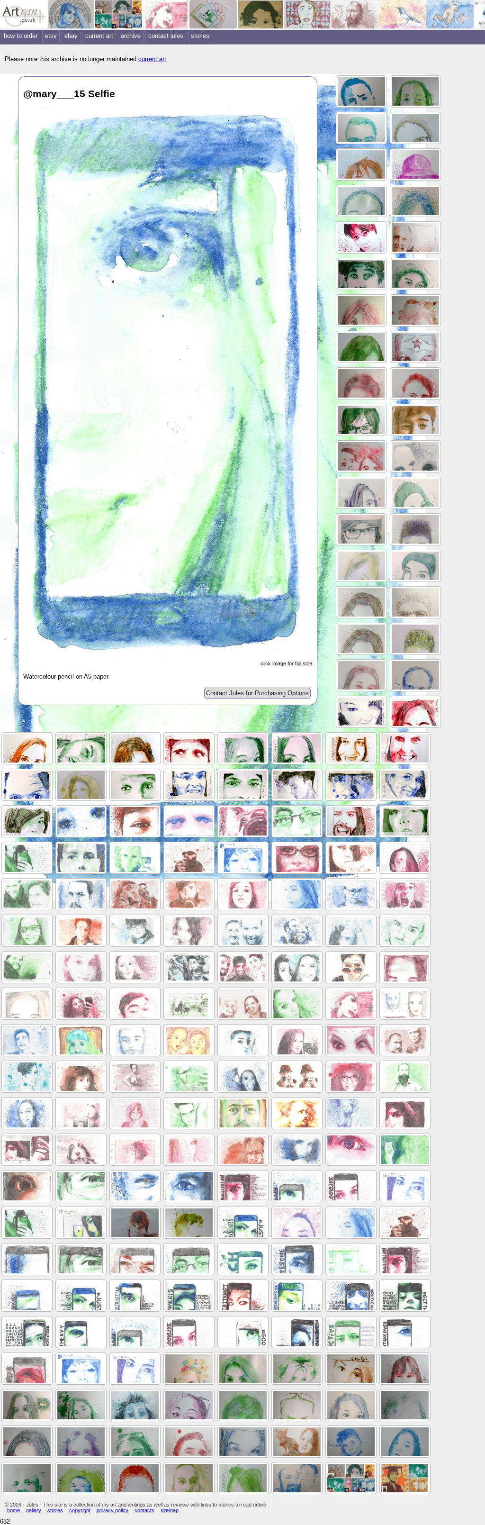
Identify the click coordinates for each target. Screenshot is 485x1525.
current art (99, 35)
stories (200, 35)
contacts (144, 1510)
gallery (33, 1510)
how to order (20, 35)
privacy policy (112, 1510)
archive (131, 35)
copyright (79, 1510)
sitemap (170, 1510)
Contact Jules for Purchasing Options (257, 693)
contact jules (165, 35)
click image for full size (286, 663)
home (13, 1510)
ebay (71, 35)
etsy (51, 35)
